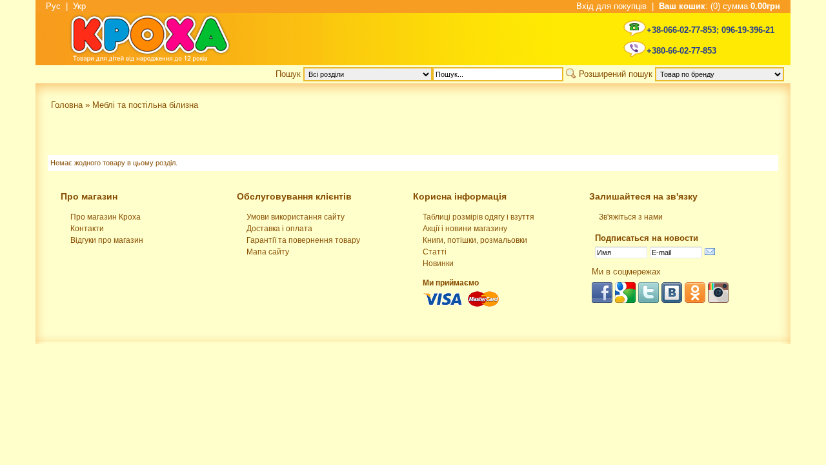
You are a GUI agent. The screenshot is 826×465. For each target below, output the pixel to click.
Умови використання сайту (296, 217)
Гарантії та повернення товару (303, 240)
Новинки (438, 263)
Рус (53, 6)
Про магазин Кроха (105, 217)
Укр (79, 6)
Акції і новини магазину (465, 228)
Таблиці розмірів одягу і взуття (478, 217)
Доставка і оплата (279, 228)
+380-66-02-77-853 (681, 51)
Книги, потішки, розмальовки (475, 240)
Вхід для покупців (611, 6)
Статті (435, 251)
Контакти (87, 228)
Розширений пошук (615, 74)
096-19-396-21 (747, 30)
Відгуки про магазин (106, 240)
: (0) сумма (719, 6)
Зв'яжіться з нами (631, 217)
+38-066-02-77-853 (681, 30)
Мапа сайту (268, 251)
